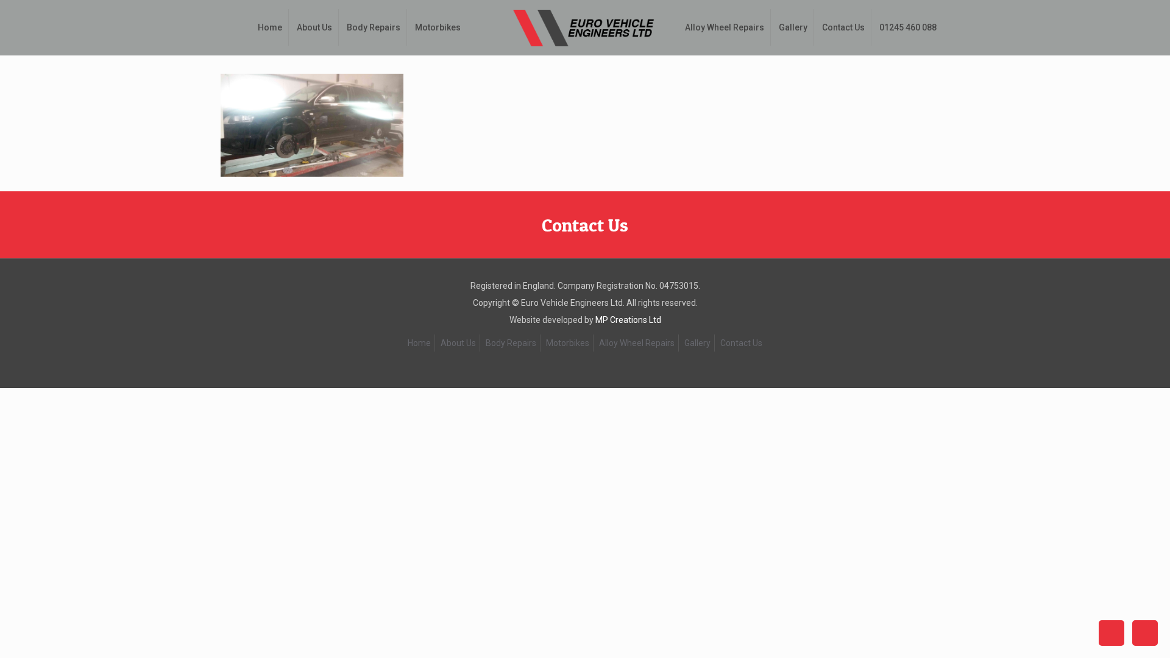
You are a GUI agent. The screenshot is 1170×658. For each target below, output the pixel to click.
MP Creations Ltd (628, 320)
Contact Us (585, 225)
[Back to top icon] (1111, 633)
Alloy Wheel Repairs (637, 343)
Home (419, 343)
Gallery (697, 343)
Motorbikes (567, 343)
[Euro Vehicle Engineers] (584, 27)
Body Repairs (511, 343)
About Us (458, 343)
